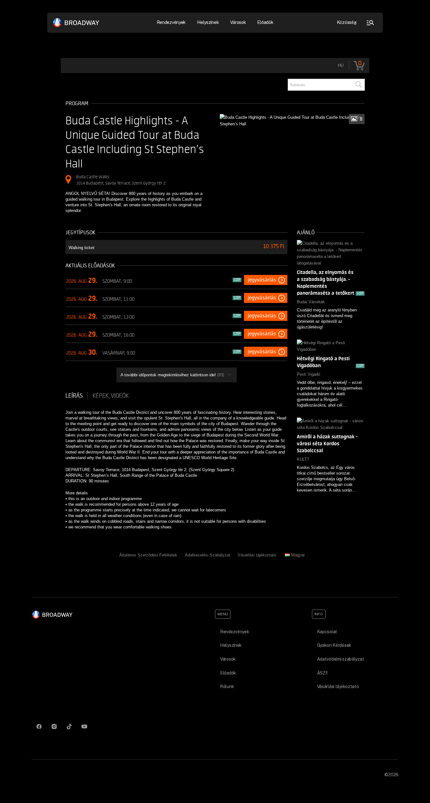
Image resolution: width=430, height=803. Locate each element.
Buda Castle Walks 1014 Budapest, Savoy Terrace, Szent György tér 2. (121, 179)
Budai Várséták (311, 301)
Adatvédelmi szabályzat (340, 659)
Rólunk (227, 686)
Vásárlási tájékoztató (257, 555)
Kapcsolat (327, 631)
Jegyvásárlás (262, 280)
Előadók (265, 22)
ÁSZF (322, 672)
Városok (238, 22)
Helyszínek (208, 22)
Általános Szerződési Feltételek (148, 555)
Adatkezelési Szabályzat (207, 555)
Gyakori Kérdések (334, 645)
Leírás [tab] (74, 395)
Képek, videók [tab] (111, 395)
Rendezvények (234, 631)
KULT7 (303, 459)
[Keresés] (358, 85)
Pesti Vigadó (308, 374)
